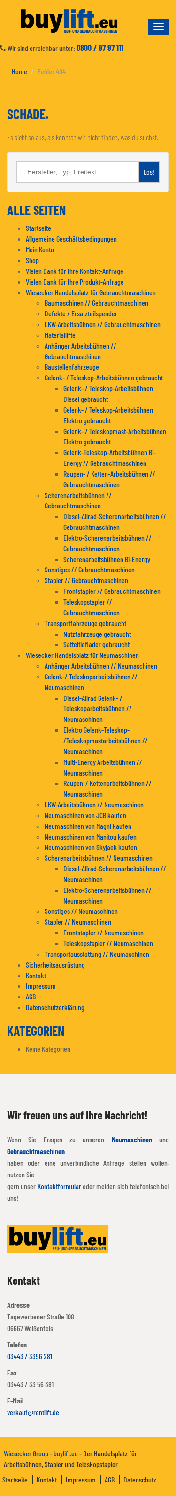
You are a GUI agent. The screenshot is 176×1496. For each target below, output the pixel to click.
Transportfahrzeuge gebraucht (85, 623)
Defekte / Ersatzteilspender (81, 313)
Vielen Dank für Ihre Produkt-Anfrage (75, 281)
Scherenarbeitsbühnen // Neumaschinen (99, 857)
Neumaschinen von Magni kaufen (88, 825)
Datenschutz (139, 1479)
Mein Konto (40, 249)
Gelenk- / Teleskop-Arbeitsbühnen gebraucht (104, 377)
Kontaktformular (59, 1186)
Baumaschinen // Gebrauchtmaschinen (96, 302)
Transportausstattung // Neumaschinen (97, 953)
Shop (32, 260)
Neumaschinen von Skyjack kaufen (91, 846)
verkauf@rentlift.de (33, 1412)
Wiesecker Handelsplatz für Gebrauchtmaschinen (91, 292)
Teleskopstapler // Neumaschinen (108, 943)
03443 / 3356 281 (29, 1356)
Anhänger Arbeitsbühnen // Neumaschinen (101, 665)
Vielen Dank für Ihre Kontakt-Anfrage (74, 270)
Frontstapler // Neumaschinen (103, 932)
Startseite (38, 227)
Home (19, 71)
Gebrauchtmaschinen (36, 1151)
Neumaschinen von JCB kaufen (85, 815)
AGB (31, 996)
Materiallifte (60, 334)
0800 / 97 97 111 (100, 48)
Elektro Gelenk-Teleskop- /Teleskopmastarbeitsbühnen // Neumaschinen (105, 740)
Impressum (41, 985)
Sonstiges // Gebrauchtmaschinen (90, 569)
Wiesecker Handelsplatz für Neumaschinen (82, 654)
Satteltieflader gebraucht (96, 644)
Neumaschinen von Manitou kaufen (91, 836)
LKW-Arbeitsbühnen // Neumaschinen (94, 804)
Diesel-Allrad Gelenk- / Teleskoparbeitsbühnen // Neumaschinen (97, 708)
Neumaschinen (132, 1139)
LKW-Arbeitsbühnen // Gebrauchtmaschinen (103, 324)
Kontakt (36, 975)
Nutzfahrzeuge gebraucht (97, 633)
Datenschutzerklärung (55, 1007)
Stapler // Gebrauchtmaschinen (86, 580)
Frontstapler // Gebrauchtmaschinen (112, 590)
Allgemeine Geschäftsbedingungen (71, 238)
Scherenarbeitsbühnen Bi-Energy (106, 559)
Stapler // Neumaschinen (78, 921)
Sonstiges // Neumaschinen (81, 910)
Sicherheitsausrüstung (55, 964)
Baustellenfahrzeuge (72, 366)
